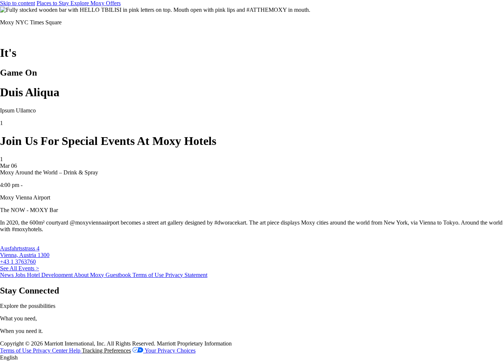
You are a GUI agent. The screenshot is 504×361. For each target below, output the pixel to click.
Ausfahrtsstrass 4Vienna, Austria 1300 (24, 251)
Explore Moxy (88, 3)
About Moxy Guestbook (103, 275)
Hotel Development (50, 275)
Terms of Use (148, 275)
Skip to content (17, 3)
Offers (113, 3)
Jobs (21, 275)
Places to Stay (53, 3)
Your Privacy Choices (169, 350)
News (7, 275)
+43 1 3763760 (18, 261)
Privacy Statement (186, 275)
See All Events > (19, 268)
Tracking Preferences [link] (106, 350)
